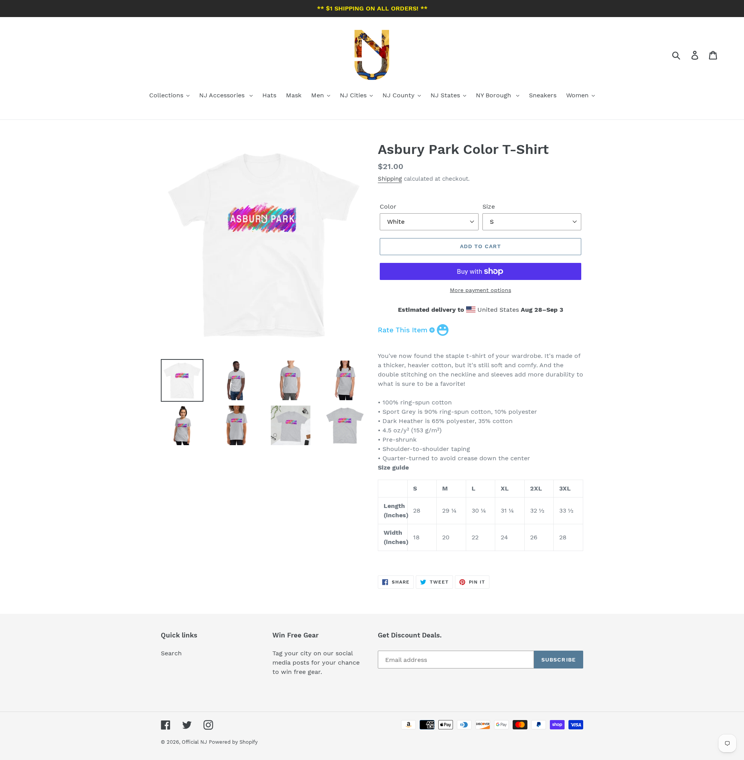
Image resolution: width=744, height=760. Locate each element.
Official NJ (194, 742)
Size (488, 206)
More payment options (480, 290)
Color (388, 206)
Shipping (390, 178)
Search (171, 653)
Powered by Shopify (233, 742)
